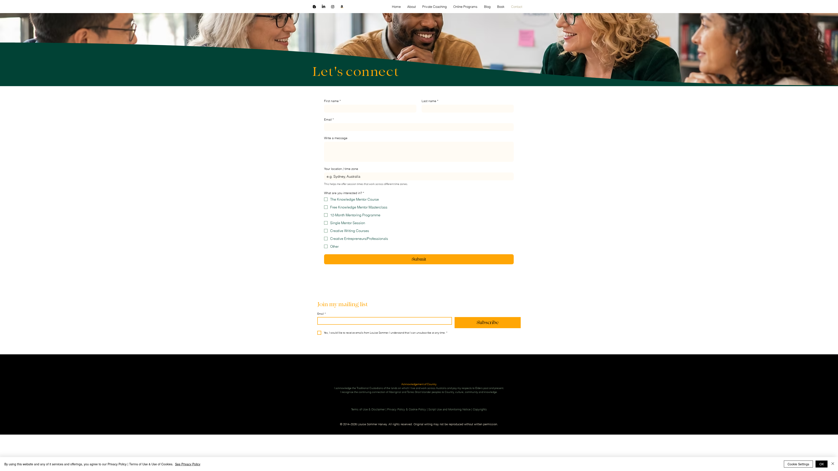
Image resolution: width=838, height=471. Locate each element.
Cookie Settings (798, 464)
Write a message (335, 138)
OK (821, 464)
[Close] (832, 464)
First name (332, 101)
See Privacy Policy (187, 464)
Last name (430, 101)
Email (329, 119)
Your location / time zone (341, 169)
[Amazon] (342, 7)
